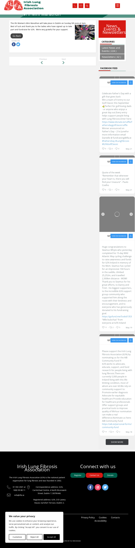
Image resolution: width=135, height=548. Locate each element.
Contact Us (94, 475)
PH (74, 5)
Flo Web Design (75, 541)
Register (77, 475)
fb (90, 485)
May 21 (129, 149)
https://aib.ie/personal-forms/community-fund (117, 426)
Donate (110, 475)
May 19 (129, 328)
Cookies (103, 517)
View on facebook (119, 83)
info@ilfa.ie (19, 495)
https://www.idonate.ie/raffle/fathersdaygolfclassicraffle (117, 124)
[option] (117, 214)
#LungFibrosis (122, 141)
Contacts (115, 517)
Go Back (17, 35)
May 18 (129, 432)
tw (105, 485)
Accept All (51, 537)
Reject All (34, 537)
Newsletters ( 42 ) (111, 56)
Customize (17, 537)
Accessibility (101, 520)
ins (97, 485)
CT (81, 5)
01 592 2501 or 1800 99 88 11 (19, 488)
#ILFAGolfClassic (110, 144)
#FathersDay (108, 141)
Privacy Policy (88, 517)
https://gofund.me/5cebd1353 (117, 316)
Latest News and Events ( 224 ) (111, 49)
